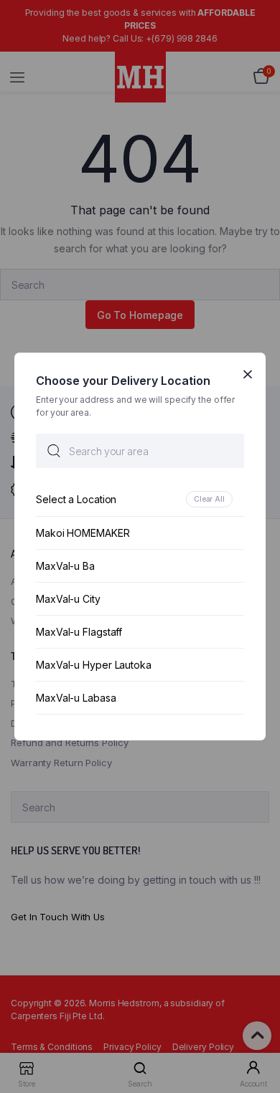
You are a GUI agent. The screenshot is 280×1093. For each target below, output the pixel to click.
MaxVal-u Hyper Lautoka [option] (93, 665)
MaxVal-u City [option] (68, 599)
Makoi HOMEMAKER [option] (83, 533)
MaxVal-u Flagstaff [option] (79, 632)
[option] (140, 499)
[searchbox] (140, 451)
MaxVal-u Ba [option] (65, 566)
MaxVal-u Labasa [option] (76, 698)
